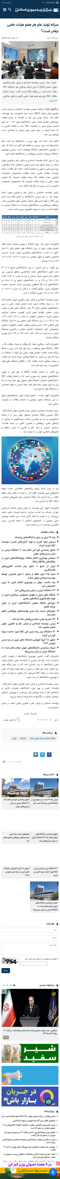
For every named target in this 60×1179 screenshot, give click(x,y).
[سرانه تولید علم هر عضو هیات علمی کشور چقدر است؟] (30, 460)
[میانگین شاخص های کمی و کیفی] (30, 224)
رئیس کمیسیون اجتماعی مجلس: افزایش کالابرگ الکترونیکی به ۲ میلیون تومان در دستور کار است (29, 1126)
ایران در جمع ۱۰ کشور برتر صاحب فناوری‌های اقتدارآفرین (28, 568)
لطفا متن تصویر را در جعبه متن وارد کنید (41, 959)
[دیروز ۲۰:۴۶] (30, 1008)
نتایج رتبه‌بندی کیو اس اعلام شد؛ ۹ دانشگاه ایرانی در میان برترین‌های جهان (28, 552)
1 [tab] (14, 985)
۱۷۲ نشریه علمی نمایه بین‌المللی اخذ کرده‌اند (33, 619)
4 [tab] (4, 985)
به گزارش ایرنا (52, 109)
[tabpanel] (30, 1015)
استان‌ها (33, 713)
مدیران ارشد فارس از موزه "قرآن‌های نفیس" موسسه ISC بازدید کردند (28, 544)
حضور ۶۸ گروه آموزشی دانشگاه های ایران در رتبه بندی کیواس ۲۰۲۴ (28, 642)
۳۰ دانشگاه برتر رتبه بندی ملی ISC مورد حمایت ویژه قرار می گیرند (28, 634)
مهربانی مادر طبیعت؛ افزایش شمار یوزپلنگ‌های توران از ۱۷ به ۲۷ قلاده (29, 1148)
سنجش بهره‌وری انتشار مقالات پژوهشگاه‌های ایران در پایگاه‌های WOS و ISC (28, 560)
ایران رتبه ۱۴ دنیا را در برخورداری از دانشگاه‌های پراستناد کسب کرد (44, 801)
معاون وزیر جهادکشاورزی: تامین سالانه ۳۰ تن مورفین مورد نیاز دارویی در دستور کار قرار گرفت (29, 1134)
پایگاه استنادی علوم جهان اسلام (42, 738)
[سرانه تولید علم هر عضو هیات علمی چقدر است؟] (30, 60)
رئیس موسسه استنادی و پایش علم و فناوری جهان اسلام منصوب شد (28, 626)
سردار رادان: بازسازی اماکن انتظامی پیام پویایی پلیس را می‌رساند (29, 1161)
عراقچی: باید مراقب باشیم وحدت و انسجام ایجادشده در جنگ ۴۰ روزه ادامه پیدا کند (30, 1032)
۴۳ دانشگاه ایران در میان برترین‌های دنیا (35, 590)
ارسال (6, 970)
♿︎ (53, 1172)
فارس (26, 713)
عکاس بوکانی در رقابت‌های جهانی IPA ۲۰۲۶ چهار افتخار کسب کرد (28, 1116)
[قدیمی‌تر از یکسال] (44, 787)
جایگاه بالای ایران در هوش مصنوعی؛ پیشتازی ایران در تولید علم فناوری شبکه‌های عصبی (28, 597)
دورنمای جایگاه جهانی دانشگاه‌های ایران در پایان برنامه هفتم (28, 605)
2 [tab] (11, 985)
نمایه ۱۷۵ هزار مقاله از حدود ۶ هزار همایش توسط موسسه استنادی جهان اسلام (28, 576)
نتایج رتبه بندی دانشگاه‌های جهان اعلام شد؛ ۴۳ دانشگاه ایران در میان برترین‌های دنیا (45, 838)
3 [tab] (7, 985)
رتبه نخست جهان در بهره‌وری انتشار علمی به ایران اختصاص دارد (28, 584)
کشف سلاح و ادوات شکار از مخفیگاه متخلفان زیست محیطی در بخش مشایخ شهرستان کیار (29, 1156)
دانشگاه (23, 738)
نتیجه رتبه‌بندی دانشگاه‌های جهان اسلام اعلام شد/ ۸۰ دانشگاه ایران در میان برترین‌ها (28, 650)
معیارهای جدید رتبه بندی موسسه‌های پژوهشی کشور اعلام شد (28, 613)
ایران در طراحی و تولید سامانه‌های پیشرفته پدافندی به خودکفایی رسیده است (28, 1141)
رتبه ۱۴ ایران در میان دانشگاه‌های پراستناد (35, 537)
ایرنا (33, 10)
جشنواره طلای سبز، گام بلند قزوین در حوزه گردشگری (34, 1120)
